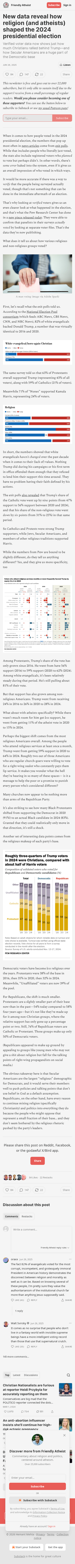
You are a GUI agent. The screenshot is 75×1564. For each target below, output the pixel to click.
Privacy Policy (39, 1516)
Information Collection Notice (49, 1512)
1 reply (19, 1311)
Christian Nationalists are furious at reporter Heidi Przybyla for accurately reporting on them (28, 1389)
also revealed (30, 495)
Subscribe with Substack (40, 1500)
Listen (67, 65)
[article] (37, 1398)
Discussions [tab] (31, 1375)
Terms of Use (57, 1508)
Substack (19, 1556)
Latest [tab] (16, 1375)
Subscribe (54, 5)
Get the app (55, 1547)
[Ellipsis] (70, 1259)
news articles (30, 146)
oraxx (14, 1259)
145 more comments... (16, 1356)
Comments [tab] (11, 1216)
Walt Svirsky (18, 1323)
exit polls (61, 146)
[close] (64, 1435)
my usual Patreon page (53, 108)
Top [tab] (7, 1375)
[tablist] (18, 1216)
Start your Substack (27, 1547)
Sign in (67, 5)
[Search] (68, 1375)
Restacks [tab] (27, 1216)
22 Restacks (46, 1177)
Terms (50, 1534)
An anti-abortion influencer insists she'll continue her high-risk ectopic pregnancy (27, 1425)
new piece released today (25, 217)
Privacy (40, 1534)
